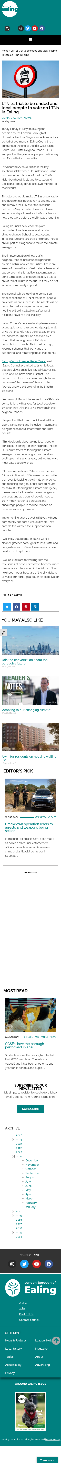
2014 (19, 1236)
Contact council (29, 1320)
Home (5, 50)
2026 (19, 1135)
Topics (9, 1356)
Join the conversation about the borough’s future (25, 661)
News (28, 117)
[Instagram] (21, 28)
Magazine (41, 1348)
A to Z (23, 1302)
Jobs (22, 1308)
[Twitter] (28, 28)
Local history (13, 1348)
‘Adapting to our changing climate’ (26, 710)
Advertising (42, 1364)
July (28, 1181)
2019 (19, 1215)
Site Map (12, 1333)
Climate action (12, 117)
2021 (19, 1156)
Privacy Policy (53, 1439)
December (32, 1160)
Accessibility (13, 1364)
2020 (19, 1211)
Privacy (10, 1373)
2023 (19, 1147)
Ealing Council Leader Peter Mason (24, 361)
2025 (19, 1139)
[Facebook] (42, 28)
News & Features (16, 1340)
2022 (19, 1152)
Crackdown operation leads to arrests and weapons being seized (29, 827)
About (39, 1356)
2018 (19, 1219)
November (32, 1164)
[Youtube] (35, 28)
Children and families (36, 1037)
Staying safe (49, 817)
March (29, 1198)
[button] (7, 28)
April (28, 1194)
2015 (19, 1232)
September (32, 1173)
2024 (19, 1143)
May (28, 1190)
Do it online (26, 1314)
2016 (19, 1228)
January (30, 1207)
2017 (19, 1224)
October (30, 1169)
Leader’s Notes (44, 1340)
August (30, 1177)
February (31, 1202)
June (28, 1185)
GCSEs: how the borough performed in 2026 (24, 1045)
